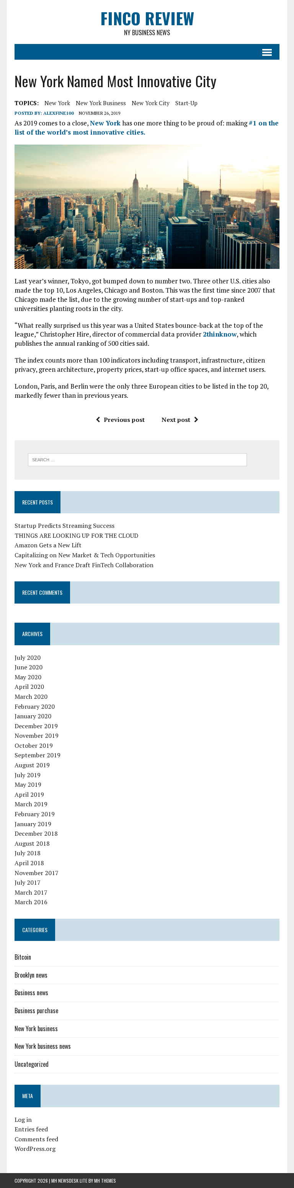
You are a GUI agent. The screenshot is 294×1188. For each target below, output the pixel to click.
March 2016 (31, 902)
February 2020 (35, 706)
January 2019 (33, 824)
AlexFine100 (58, 113)
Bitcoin (23, 957)
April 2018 (29, 863)
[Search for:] (137, 459)
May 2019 (28, 784)
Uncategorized (32, 1064)
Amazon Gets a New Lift (48, 545)
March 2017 (31, 892)
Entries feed (31, 1129)
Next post (176, 419)
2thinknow (220, 334)
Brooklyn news (31, 975)
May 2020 (28, 677)
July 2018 (28, 853)
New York (57, 103)
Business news (31, 992)
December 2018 (36, 833)
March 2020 (31, 696)
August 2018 (32, 843)
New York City (151, 103)
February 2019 (35, 814)
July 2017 (28, 882)
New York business (101, 103)
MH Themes (105, 1180)
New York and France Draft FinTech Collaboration (84, 565)
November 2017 (37, 873)
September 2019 (37, 755)
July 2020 (28, 657)
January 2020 (33, 716)
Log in (23, 1119)
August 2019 (32, 765)
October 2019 (34, 745)
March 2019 (31, 804)
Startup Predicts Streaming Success (64, 525)
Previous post (124, 419)
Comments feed (36, 1139)
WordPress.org (35, 1148)
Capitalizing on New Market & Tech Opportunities (85, 555)
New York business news (43, 1046)
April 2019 (29, 794)
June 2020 (28, 667)
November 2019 (37, 735)
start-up (186, 103)
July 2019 (28, 775)
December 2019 (36, 726)
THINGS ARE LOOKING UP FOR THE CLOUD (76, 535)
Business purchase (36, 1010)
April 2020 (29, 686)
